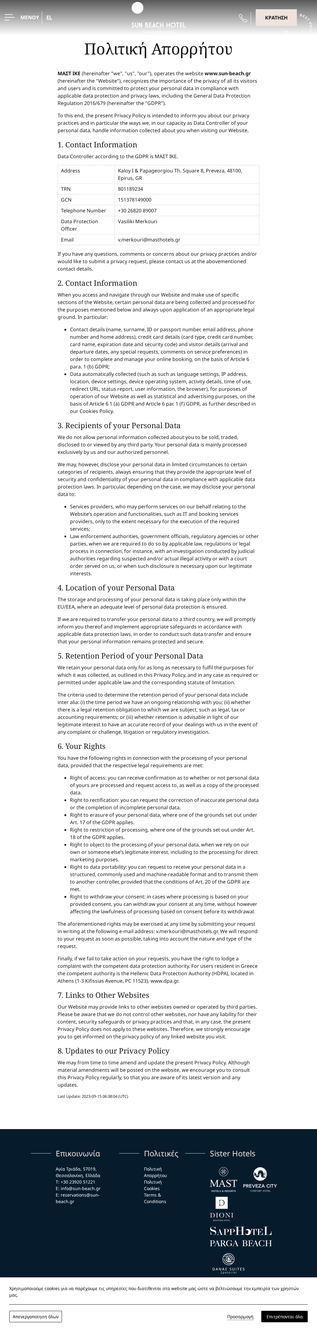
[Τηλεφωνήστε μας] (243, 18)
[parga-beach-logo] (241, 1243)
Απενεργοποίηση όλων (36, 1316)
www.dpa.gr (164, 980)
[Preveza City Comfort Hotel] (260, 1179)
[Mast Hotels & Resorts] (223, 1179)
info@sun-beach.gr (81, 1188)
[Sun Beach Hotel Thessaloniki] (158, 17)
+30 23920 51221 (79, 1182)
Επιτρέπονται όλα (285, 1316)
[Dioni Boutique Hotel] (221, 1209)
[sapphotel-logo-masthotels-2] (241, 1231)
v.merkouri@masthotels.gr (149, 239)
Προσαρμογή (240, 1316)
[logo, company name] (229, 1263)
